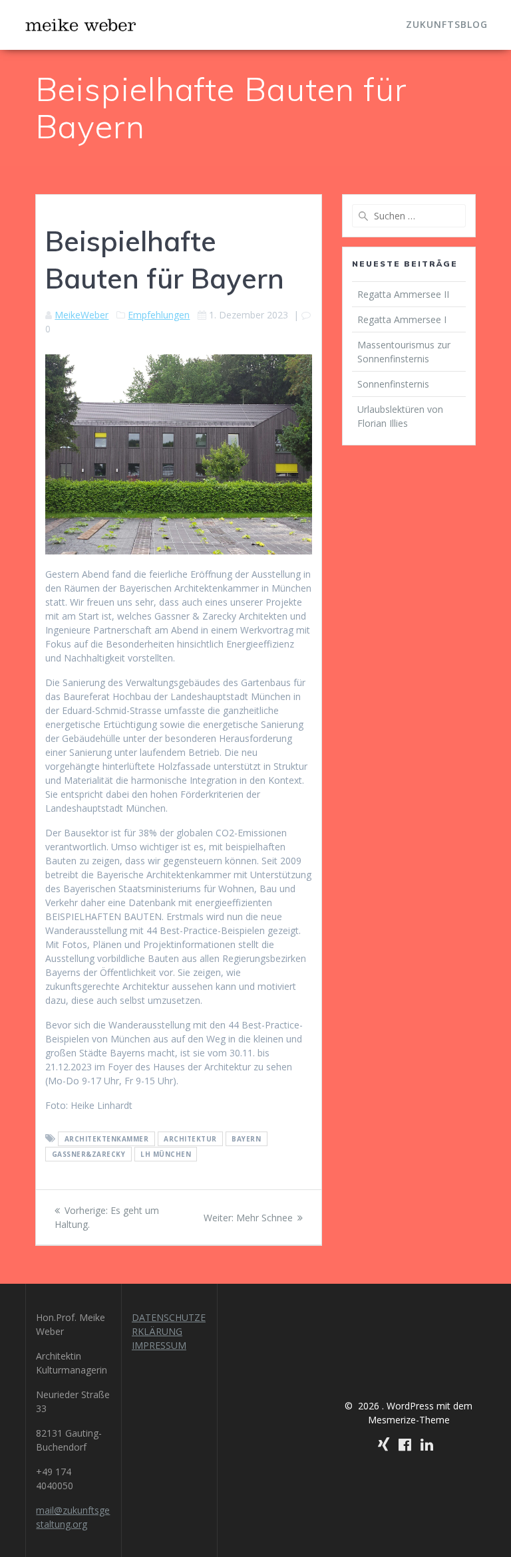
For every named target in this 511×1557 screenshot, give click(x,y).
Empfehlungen (159, 314)
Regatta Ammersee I (401, 319)
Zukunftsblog (447, 24)
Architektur (190, 1138)
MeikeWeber (81, 314)
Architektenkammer (107, 1138)
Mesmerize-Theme (409, 1419)
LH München (165, 1154)
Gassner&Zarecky (89, 1154)
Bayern (246, 1138)
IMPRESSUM (159, 1345)
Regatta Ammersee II (403, 294)
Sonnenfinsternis (393, 384)
